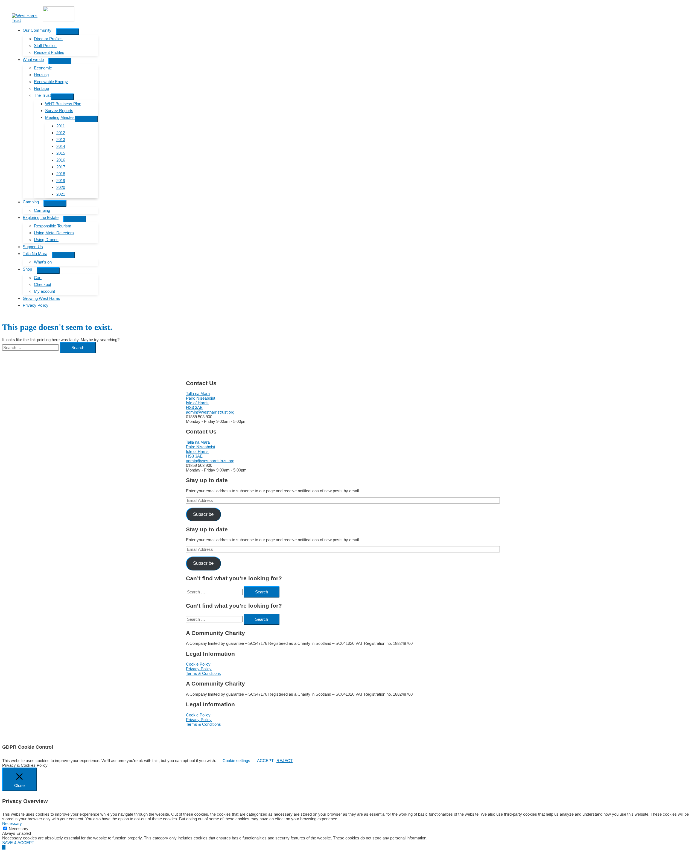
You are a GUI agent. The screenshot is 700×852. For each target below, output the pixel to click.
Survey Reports (59, 110)
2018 (60, 173)
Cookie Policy (198, 664)
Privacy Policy (35, 305)
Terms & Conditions (203, 673)
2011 (60, 126)
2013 (60, 139)
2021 (60, 194)
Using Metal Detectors (54, 232)
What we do (33, 59)
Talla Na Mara (35, 253)
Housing (41, 74)
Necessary (18, 828)
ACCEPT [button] (265, 760)
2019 (60, 180)
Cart (38, 277)
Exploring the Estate (41, 217)
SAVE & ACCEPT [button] (18, 842)
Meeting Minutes (60, 117)
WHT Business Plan (63, 103)
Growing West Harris (41, 298)
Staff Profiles (45, 45)
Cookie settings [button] (236, 760)
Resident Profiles (49, 52)
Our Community (37, 30)
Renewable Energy (51, 81)
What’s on (43, 262)
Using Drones (46, 239)
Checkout (42, 284)
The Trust (42, 95)
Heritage (41, 88)
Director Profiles (48, 38)
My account (44, 291)
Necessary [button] (12, 823)
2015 (60, 153)
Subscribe (203, 514)
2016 (60, 160)
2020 (60, 187)
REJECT (284, 760)
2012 (60, 132)
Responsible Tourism (52, 226)
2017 (60, 167)
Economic (43, 68)
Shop (27, 269)
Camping (31, 202)
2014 (60, 146)
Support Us (33, 246)
